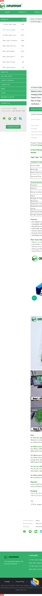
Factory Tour (6, 76)
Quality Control (7, 80)
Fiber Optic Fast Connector (13, 46)
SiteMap (7, 581)
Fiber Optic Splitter (13, 51)
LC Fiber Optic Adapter (13, 24)
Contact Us (5, 84)
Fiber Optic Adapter (13, 30)
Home (7, 12)
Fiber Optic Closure (13, 62)
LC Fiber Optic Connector (13, 35)
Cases (3, 93)
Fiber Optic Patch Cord (13, 56)
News (3, 89)
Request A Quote (7, 97)
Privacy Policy (20, 581)
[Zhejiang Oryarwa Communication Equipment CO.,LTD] (4, 118)
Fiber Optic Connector (13, 40)
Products (22, 12)
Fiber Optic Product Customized (13, 67)
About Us (4, 72)
